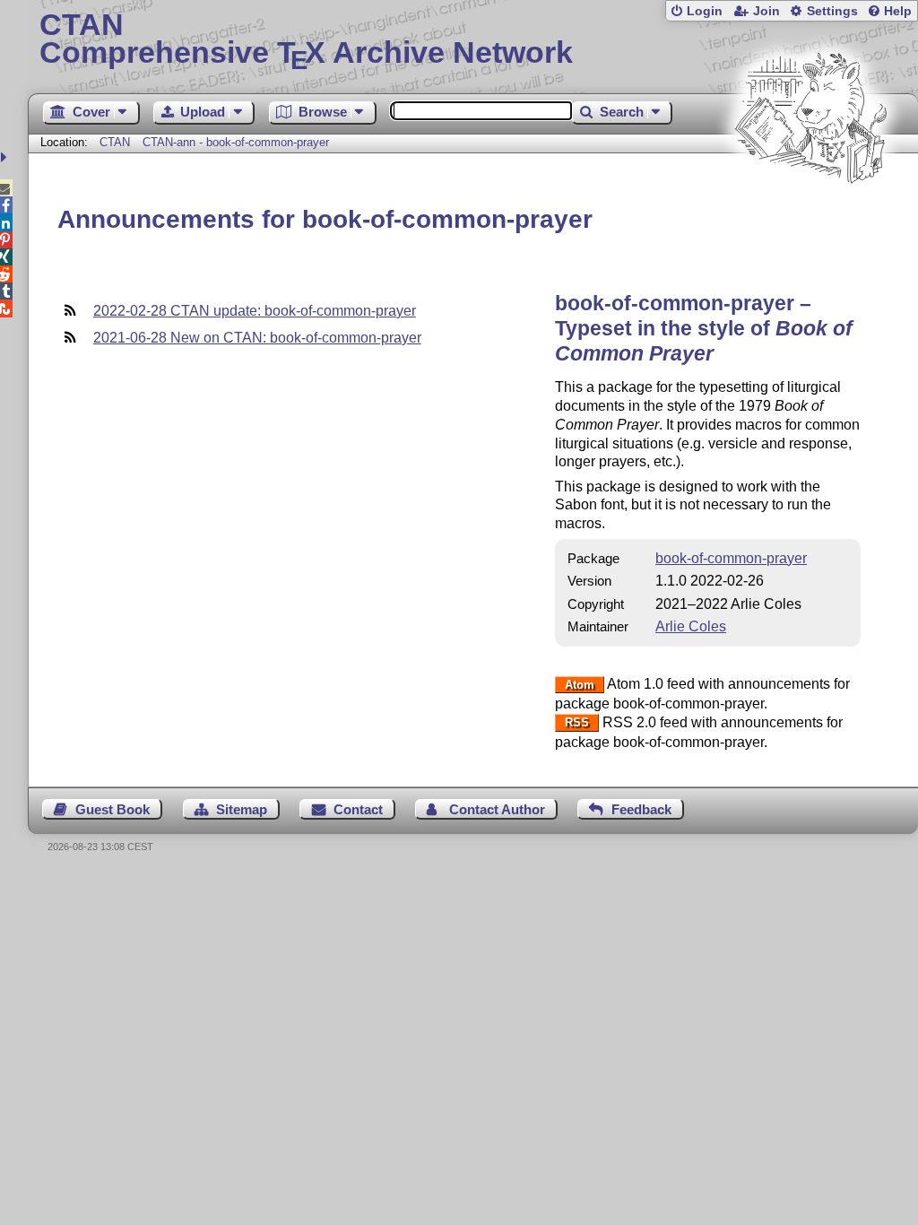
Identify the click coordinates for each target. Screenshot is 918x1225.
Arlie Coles (690, 626)
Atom (579, 684)
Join (766, 11)
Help (898, 11)
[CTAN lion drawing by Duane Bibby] (810, 217)
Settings (832, 11)
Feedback (641, 809)
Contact (358, 809)
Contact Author (497, 809)
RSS (577, 723)
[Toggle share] (6, 157)
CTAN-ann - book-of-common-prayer (236, 142)
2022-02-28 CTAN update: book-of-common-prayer (254, 310)
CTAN (115, 142)
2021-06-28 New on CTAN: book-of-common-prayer (257, 337)
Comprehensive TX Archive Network (306, 40)
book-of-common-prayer (731, 558)
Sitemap (241, 809)
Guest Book (112, 809)
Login (705, 11)
